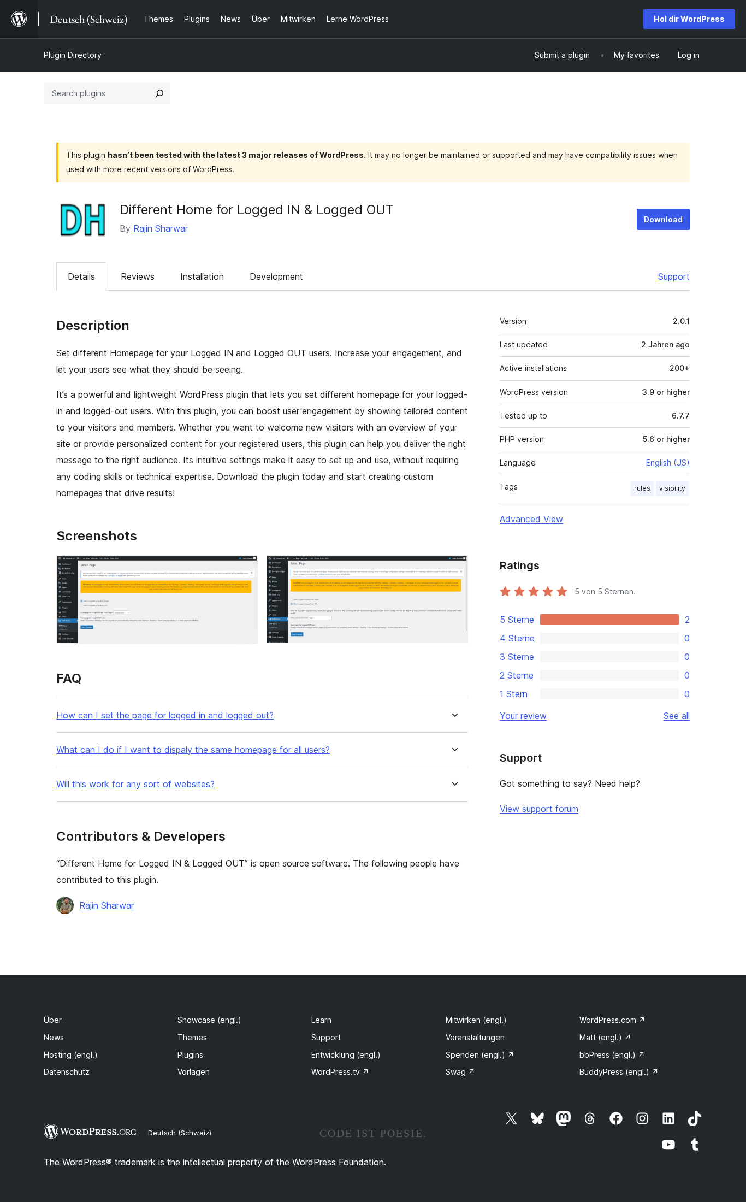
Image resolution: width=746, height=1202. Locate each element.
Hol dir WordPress (689, 18)
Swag (460, 1071)
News (54, 1037)
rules (642, 488)
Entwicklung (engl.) (346, 1054)
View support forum (539, 808)
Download (663, 219)
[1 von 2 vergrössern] (243, 569)
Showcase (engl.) (209, 1019)
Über (53, 1019)
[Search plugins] (159, 93)
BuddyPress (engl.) (619, 1071)
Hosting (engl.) (71, 1054)
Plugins (190, 1054)
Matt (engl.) (605, 1037)
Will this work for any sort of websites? (135, 784)
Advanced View (531, 519)
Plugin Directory (73, 55)
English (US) (668, 462)
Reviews (138, 276)
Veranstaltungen (475, 1037)
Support (674, 276)
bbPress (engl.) (612, 1054)
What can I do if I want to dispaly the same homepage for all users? (193, 750)
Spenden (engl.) (480, 1054)
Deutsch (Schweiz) (179, 1132)
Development (276, 276)
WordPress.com (612, 1019)
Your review (523, 715)
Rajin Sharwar (160, 228)
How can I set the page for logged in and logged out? (165, 715)
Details (81, 276)
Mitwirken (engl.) (476, 1019)
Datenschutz (67, 1071)
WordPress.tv (340, 1071)
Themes (192, 1037)
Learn (321, 1019)
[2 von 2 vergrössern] (453, 569)
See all (677, 715)
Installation (202, 276)
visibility (672, 488)
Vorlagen (193, 1071)
